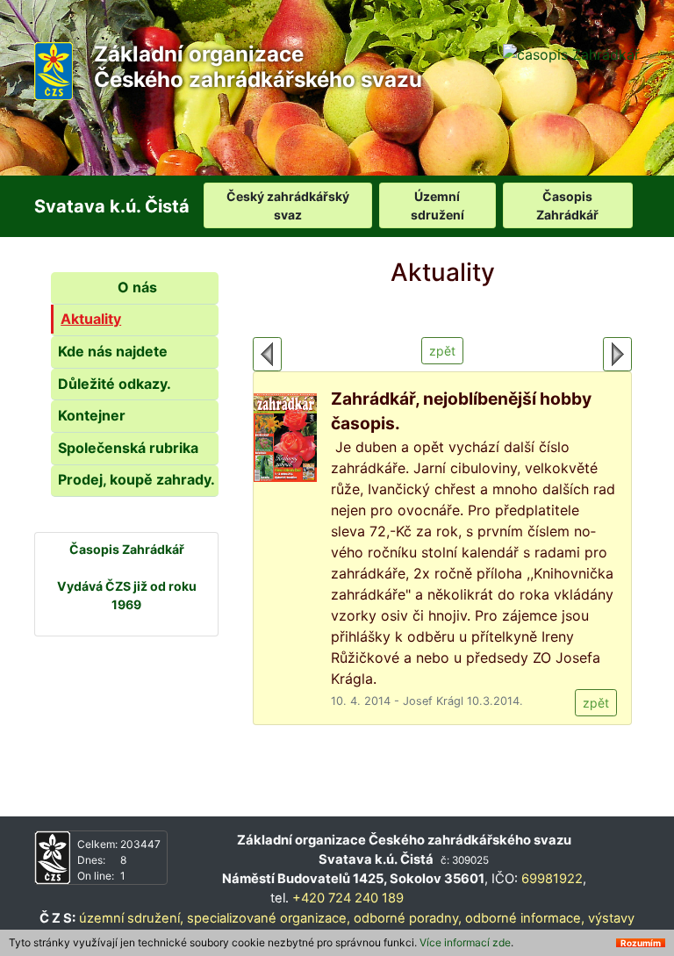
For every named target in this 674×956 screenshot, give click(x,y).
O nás (137, 287)
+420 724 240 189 (348, 898)
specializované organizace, (268, 918)
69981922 (552, 879)
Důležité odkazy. (114, 383)
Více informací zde (465, 942)
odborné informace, (524, 918)
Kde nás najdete (113, 351)
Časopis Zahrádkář (567, 205)
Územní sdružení (437, 205)
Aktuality (91, 318)
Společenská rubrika (128, 447)
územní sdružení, (131, 918)
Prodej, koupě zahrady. (136, 479)
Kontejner (91, 415)
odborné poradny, (408, 918)
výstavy (611, 918)
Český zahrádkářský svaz (287, 205)
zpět (442, 350)
